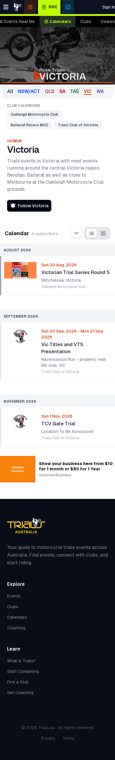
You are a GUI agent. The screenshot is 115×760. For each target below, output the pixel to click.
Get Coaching (20, 692)
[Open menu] (6, 7)
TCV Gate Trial (58, 424)
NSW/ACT (29, 91)
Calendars (60, 21)
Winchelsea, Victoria (61, 280)
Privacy (48, 738)
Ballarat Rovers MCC (29, 125)
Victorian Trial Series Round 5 (75, 272)
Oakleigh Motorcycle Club (34, 114)
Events (14, 596)
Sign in (108, 7)
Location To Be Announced (67, 431)
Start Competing (23, 671)
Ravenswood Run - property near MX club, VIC (73, 362)
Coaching (16, 627)
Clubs (85, 21)
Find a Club (18, 682)
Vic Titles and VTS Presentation (62, 348)
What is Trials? (21, 660)
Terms (68, 738)
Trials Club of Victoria (78, 125)
